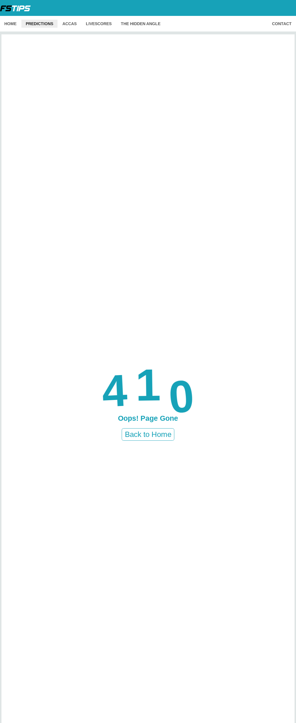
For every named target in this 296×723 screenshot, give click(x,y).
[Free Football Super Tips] (17, 8)
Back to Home (148, 434)
